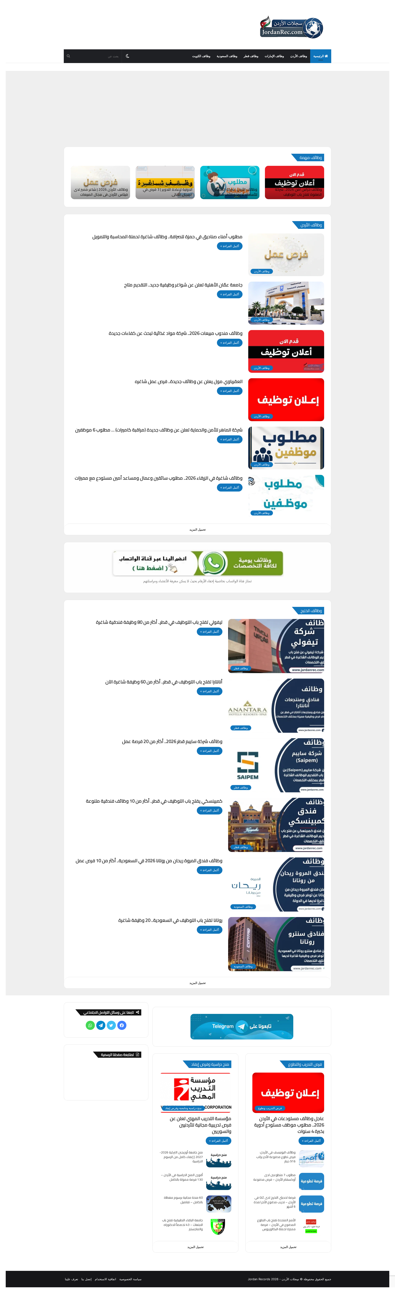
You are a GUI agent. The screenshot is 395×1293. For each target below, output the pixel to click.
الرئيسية (319, 56)
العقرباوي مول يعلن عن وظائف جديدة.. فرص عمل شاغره (189, 381)
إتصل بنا (86, 1279)
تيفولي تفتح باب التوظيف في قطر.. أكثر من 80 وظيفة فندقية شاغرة (159, 622)
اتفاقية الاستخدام (105, 1279)
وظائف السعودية (227, 56)
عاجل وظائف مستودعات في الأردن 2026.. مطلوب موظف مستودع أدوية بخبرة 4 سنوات (289, 1124)
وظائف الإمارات (274, 56)
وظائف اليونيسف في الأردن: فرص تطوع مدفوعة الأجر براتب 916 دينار (276, 1156)
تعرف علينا (71, 1279)
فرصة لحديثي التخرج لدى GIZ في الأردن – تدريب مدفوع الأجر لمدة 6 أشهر (275, 1202)
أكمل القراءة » (229, 246)
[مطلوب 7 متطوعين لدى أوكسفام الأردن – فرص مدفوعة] (311, 1181)
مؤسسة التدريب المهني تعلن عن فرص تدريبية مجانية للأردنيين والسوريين (200, 1124)
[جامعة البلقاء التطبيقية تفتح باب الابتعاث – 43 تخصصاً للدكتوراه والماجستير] (218, 1226)
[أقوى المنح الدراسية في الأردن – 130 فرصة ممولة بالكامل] (218, 1181)
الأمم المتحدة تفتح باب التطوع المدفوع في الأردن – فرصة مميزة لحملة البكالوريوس (276, 1224)
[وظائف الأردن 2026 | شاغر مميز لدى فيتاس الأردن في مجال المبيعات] (100, 182)
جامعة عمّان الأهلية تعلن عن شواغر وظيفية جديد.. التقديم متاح (183, 284)
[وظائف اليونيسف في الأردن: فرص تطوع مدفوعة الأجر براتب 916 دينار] (311, 1158)
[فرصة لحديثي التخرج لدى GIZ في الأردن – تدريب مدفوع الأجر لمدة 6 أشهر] (311, 1204)
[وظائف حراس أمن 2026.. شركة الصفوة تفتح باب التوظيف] (294, 182)
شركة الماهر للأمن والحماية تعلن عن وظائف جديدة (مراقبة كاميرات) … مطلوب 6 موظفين (159, 430)
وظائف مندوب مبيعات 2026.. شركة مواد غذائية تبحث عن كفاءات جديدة (176, 333)
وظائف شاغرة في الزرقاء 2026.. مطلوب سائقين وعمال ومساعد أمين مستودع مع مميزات (159, 478)
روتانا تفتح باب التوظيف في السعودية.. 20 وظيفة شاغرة (170, 920)
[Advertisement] (197, 112)
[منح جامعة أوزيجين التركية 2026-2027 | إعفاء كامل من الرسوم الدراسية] (218, 1158)
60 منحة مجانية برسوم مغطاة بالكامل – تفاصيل (183, 1200)
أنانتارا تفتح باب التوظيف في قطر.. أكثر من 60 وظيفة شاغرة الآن (163, 681)
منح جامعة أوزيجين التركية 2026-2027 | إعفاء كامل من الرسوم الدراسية (181, 1156)
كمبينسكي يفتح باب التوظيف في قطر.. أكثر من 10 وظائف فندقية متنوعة (154, 801)
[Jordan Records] (291, 27)
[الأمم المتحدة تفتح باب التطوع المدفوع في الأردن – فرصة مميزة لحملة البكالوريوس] (311, 1226)
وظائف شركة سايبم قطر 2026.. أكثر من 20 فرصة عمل (172, 741)
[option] (294, 182)
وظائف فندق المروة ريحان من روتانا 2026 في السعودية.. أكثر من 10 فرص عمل (149, 860)
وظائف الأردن (298, 56)
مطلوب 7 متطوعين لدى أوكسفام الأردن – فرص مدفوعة (274, 1177)
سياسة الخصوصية (130, 1279)
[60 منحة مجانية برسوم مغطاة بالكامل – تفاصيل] (218, 1204)
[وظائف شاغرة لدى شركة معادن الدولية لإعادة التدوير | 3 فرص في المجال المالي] (165, 182)
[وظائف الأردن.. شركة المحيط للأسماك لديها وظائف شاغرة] (229, 182)
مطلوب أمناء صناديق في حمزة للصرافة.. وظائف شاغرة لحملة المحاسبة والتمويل (167, 236)
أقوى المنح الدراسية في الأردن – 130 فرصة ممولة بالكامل (182, 1177)
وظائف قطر (251, 56)
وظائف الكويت (201, 56)
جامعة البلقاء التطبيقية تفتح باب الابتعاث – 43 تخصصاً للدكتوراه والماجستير (182, 1224)
